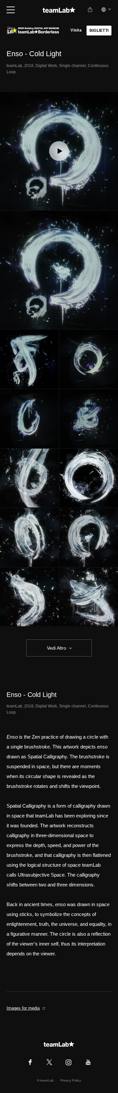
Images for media (23, 1008)
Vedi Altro (56, 648)
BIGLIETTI (98, 30)
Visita (75, 30)
